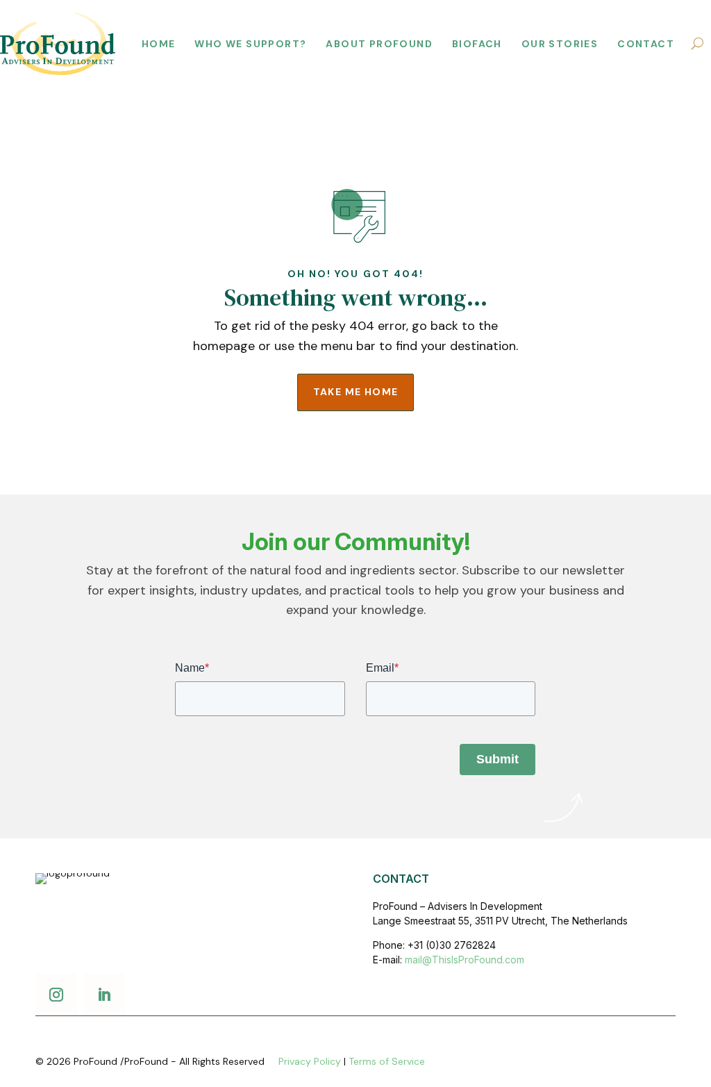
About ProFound (379, 44)
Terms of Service (387, 1061)
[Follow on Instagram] (56, 994)
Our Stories (559, 44)
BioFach (477, 44)
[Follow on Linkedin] (104, 994)
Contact (645, 44)
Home (159, 44)
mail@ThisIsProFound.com (464, 959)
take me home (356, 391)
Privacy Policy (309, 1061)
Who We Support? (250, 44)
